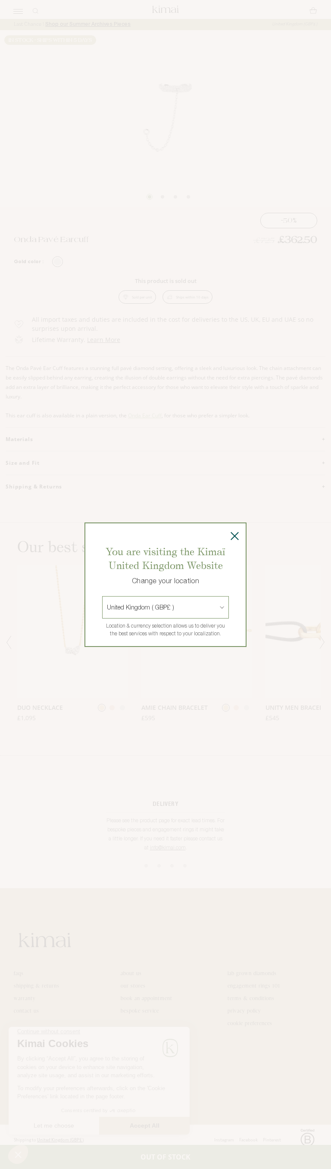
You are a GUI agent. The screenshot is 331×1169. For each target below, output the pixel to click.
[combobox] (108, 607)
